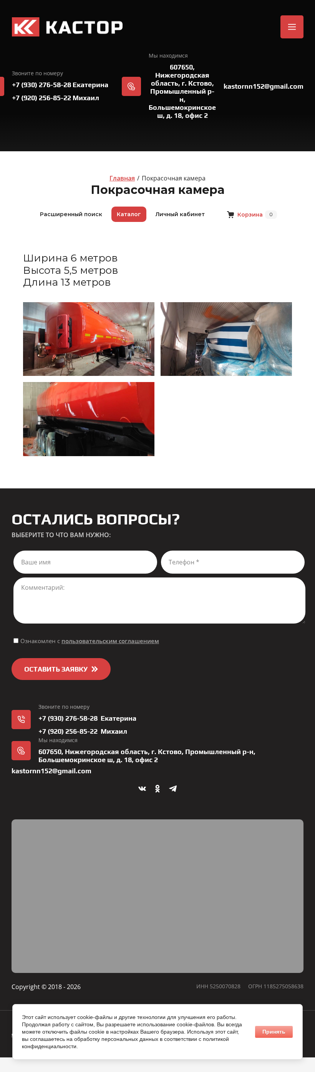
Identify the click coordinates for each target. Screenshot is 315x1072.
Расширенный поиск (71, 214)
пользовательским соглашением (110, 641)
